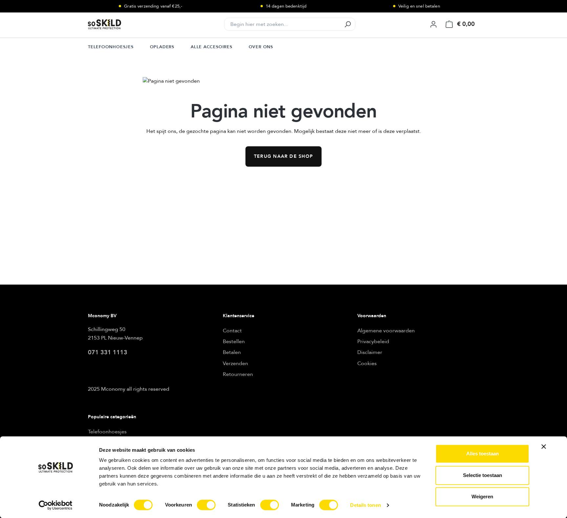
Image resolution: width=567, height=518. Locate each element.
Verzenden (235, 363)
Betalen (232, 352)
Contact (232, 330)
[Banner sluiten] (543, 446)
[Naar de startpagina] (121, 24)
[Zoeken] (347, 24)
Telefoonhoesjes (107, 431)
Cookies (367, 363)
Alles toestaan (482, 453)
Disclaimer (369, 352)
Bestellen (234, 341)
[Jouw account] (433, 24)
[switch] (206, 505)
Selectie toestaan (482, 475)
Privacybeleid (373, 341)
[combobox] (282, 24)
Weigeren (482, 496)
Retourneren (238, 374)
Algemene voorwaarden (386, 330)
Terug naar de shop (283, 156)
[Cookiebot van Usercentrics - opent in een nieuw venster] (55, 505)
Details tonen (365, 505)
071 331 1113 (107, 352)
